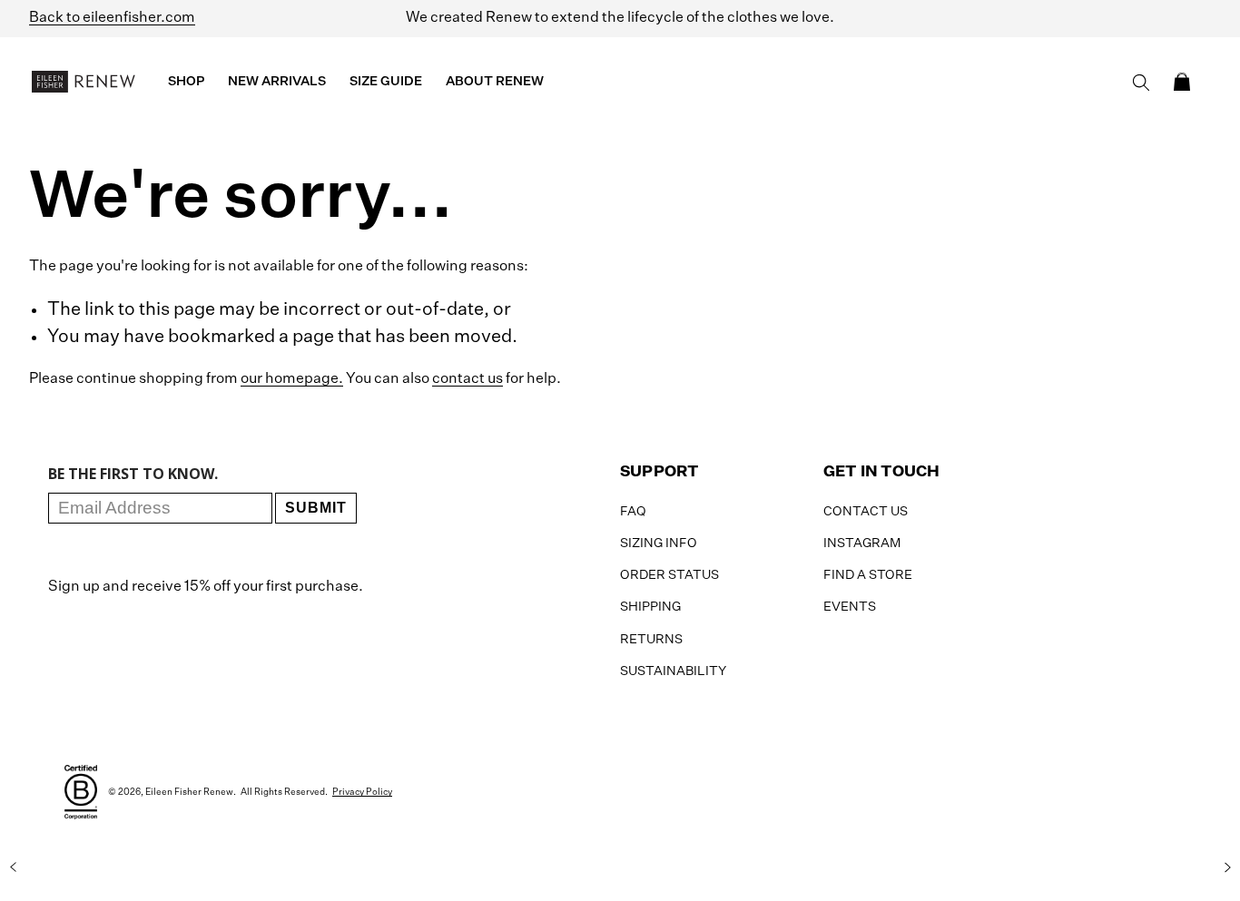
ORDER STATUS (669, 575)
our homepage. (292, 379)
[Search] (1141, 83)
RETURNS (651, 639)
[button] (1182, 82)
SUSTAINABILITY (673, 671)
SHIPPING (650, 607)
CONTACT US (865, 511)
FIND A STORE (867, 575)
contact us (467, 379)
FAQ (633, 511)
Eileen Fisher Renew (189, 792)
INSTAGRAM (861, 543)
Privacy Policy (362, 792)
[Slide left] (12, 867)
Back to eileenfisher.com (112, 18)
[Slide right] (1227, 867)
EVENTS (849, 607)
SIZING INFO (658, 543)
